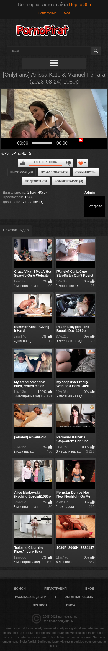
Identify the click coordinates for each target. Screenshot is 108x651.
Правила (40, 605)
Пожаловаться (54, 172)
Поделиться (36, 181)
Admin (89, 193)
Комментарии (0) (69, 181)
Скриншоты (85, 172)
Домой (20, 588)
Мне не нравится (68, 163)
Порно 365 (80, 4)
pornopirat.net (67, 616)
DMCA (70, 605)
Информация (21, 172)
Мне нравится (22, 163)
